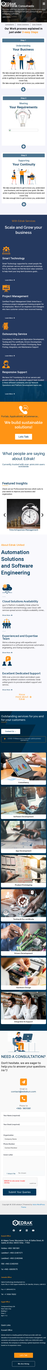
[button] (9, 280)
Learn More (6, 17)
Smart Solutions (23, 24)
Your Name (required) (11, 1115)
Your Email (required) (11, 1124)
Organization (8, 1135)
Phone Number (9, 1144)
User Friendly (37, 24)
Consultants (9, 24)
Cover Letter (8, 1155)
